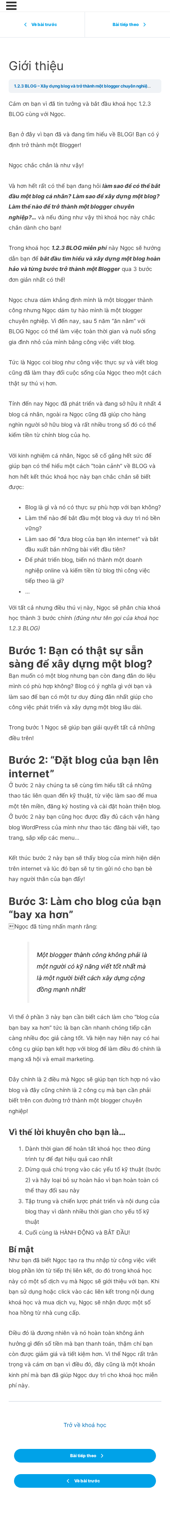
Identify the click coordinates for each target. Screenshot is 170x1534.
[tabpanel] (85, 745)
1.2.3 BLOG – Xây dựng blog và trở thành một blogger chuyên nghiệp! (82, 85)
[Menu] (11, 6)
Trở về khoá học (85, 1425)
